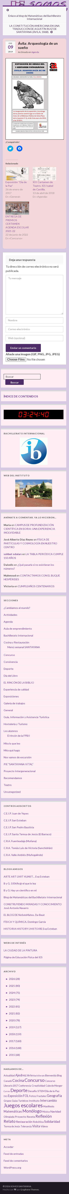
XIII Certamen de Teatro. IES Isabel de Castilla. (43, 186)
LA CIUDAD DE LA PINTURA (20, 950)
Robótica (38, 1121)
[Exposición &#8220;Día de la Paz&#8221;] (17, 173)
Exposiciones (11, 696)
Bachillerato (39, 1075)
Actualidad (9, 1075)
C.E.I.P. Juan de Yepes (16, 813)
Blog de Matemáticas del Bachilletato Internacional (33, 897)
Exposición (15, 1096)
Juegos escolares (23, 1105)
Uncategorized (12, 791)
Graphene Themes (29, 1189)
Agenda (35, 52)
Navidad (55, 1111)
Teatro (8, 784)
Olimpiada (9, 1116)
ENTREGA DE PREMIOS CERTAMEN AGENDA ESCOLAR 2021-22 (17, 224)
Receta (31, 1116)
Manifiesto (48, 1106)
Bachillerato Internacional (18, 635)
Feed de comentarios (16, 1160)
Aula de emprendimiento (18, 628)
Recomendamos (13, 778)
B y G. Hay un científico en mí (20, 890)
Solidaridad (52, 1121)
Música (46, 1111)
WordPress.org (12, 1167)
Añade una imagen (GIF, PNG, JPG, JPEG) (33, 354)
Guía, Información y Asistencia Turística (26, 717)
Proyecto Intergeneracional (20, 771)
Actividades (10, 614)
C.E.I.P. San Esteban (15, 820)
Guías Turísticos (20, 1100)
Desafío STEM (36, 1091)
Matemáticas (13, 1111)
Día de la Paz (52, 1091)
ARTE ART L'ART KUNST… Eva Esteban (26, 876)
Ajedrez (20, 1075)
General (8, 710)
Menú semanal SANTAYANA (23, 647)
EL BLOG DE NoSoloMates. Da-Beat (24, 914)
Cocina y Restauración (16, 642)
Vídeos (44, 1126)
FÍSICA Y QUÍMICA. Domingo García (25, 921)
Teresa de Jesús (12, 1126)
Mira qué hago (12, 750)
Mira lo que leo (12, 743)
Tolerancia (26, 1126)
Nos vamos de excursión (17, 757)
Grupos (7, 1100)
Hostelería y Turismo (15, 724)
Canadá (8, 1081)
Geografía (54, 1096)
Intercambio (48, 1100)
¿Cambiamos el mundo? (17, 607)
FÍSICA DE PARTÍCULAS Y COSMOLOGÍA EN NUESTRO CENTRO (30, 543)
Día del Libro (11, 675)
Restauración (24, 1121)
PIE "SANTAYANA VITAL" (18, 764)
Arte (30, 1075)
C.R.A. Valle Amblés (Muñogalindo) (23, 854)
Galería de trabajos (14, 703)
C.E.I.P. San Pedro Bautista (19, 827)
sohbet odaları (13, 554)
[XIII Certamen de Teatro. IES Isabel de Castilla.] (44, 173)
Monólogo (32, 1110)
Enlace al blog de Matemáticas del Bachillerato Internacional (34, 17)
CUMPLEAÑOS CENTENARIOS (36, 586)
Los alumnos (11, 730)
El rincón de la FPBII (18, 735)
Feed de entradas (14, 1153)
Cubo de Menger (54, 1085)
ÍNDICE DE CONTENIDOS (21, 396)
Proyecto (20, 1116)
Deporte (8, 668)
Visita (36, 1126)
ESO (5, 1096)
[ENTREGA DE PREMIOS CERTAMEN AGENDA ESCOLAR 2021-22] (17, 208)
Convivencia (11, 661)
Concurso (9, 654)
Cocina (18, 1080)
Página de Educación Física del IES (23, 957)
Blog (59, 1075)
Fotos (32, 1095)
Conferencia (24, 1085)
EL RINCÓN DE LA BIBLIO (19, 682)
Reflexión (44, 1116)
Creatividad (38, 1085)
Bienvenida (50, 1075)
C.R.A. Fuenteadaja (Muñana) (20, 841)
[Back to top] (60, 1185)
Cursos (7, 1091)
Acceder (8, 1146)
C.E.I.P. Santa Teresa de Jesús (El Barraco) (27, 834)
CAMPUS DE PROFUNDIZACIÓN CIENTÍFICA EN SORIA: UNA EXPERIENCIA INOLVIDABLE (29, 528)
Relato (9, 1121)
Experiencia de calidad (16, 689)
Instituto (34, 1100)
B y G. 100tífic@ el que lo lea (20, 883)
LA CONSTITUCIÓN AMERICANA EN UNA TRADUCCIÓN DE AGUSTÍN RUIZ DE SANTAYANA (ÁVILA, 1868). (34, 28)
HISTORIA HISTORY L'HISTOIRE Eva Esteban (30, 928)
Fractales (41, 1096)
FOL (26, 1096)
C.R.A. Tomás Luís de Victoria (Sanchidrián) (28, 848)
